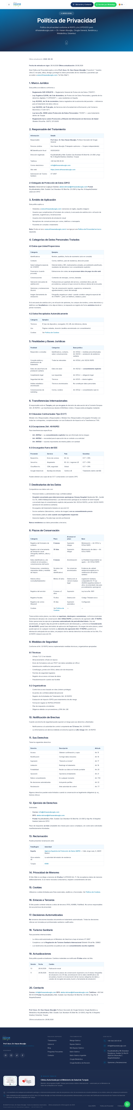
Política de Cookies (52, 332)
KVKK (47, 864)
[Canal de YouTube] (5, 1055)
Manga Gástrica (75, 1040)
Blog (49, 1048)
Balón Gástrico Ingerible (78, 1055)
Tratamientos (52, 1040)
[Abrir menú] (9, 4)
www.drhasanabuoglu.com (47, 75)
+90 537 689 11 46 (36, 1107)
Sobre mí (51, 1044)
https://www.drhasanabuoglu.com (63, 169)
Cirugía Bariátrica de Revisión (80, 1063)
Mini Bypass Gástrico (77, 1048)
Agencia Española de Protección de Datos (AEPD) (62, 851)
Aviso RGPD (92, 1106)
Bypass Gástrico (75, 1044)
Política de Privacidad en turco (89, 229)
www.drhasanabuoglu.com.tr (56, 229)
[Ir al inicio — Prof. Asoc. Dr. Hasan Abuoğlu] (17, 4)
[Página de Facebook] (22, 1055)
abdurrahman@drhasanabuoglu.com (73, 187)
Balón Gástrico (75, 1052)
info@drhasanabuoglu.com (60, 165)
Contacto (51, 1055)
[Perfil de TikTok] (17, 1055)
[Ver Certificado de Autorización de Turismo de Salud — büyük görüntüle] (10, 1081)
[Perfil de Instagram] (11, 1055)
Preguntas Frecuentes (55, 1052)
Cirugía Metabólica (76, 1059)
